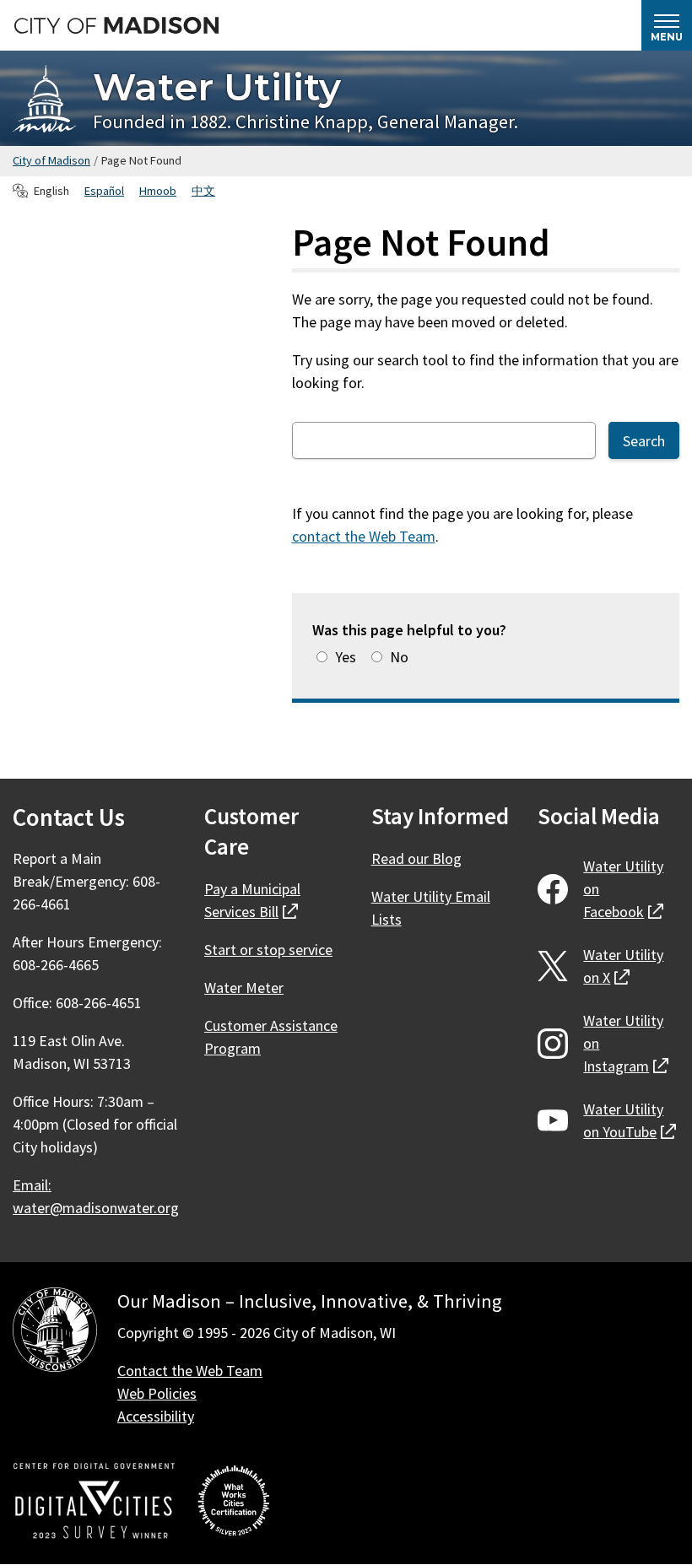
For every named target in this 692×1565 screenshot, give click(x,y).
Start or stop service (268, 949)
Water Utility (217, 86)
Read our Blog (416, 858)
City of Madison (51, 160)
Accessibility (155, 1416)
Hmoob (157, 190)
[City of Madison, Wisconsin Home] (55, 1332)
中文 (203, 190)
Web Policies (157, 1393)
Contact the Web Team (189, 1370)
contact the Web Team (363, 536)
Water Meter (244, 987)
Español (104, 190)
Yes (345, 656)
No (399, 656)
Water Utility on (623, 888)
